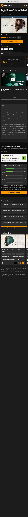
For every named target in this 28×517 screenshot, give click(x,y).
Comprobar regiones (5, 46)
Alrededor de (14, 94)
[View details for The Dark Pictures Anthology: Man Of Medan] (13, 241)
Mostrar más (13, 137)
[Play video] (13, 79)
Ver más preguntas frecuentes (14, 227)
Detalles (14, 97)
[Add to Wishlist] (25, 41)
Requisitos (14, 100)
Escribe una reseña (14, 192)
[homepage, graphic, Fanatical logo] (6, 5)
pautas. (5, 151)
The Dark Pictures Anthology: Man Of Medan (11, 250)
